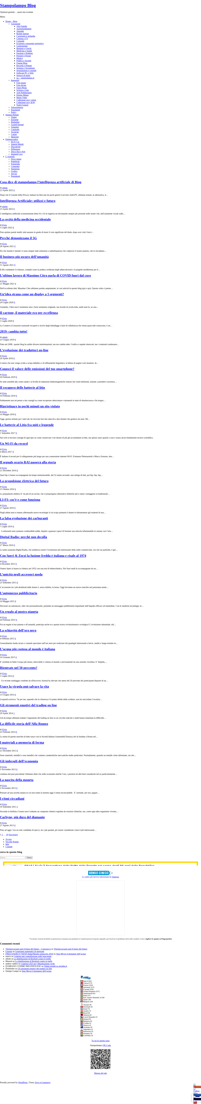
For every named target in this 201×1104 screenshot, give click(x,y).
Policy (13, 112)
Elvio (4, 225)
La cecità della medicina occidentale (25, 219)
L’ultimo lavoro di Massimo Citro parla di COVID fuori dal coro (45, 275)
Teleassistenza (17, 107)
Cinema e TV (22, 38)
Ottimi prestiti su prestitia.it (55, 966)
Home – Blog (11, 21)
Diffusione (15, 149)
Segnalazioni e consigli (26, 70)
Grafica (14, 171)
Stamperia (15, 169)
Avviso (8, 839)
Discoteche (16, 147)
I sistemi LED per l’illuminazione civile (38, 964)
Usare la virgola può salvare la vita (24, 686)
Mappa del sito (100, 1073)
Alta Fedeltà (21, 26)
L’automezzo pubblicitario (18, 593)
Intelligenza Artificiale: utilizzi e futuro (27, 201)
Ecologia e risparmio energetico (30, 43)
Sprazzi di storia (23, 75)
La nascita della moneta (16, 780)
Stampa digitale (12, 115)
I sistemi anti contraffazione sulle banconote (32, 956)
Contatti (8, 847)
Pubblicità (15, 161)
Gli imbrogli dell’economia (19, 761)
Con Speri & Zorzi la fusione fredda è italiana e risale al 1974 (43, 555)
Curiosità (20, 41)
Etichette (14, 120)
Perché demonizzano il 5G (18, 238)
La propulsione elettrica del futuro (24, 481)
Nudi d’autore (22, 105)
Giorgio (8, 951)
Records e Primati (24, 65)
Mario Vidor (21, 97)
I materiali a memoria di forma (22, 742)
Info (7, 844)
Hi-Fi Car (15, 142)
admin (5, 188)
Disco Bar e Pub (18, 151)
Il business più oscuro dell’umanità (24, 256)
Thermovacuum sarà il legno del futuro (70, 949)
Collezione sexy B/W (25, 102)
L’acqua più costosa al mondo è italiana (27, 649)
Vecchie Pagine (12, 842)
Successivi (13, 834)
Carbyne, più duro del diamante (22, 817)
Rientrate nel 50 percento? (18, 668)
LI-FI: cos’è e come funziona (20, 499)
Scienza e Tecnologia (25, 68)
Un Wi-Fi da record (14, 443)
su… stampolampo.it (25, 78)
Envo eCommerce (42, 1082)
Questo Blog (21, 63)
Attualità (20, 31)
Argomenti (15, 24)
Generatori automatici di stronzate (29, 951)
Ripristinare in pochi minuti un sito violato (30, 406)
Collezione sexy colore (26, 100)
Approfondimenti (23, 29)
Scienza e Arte (22, 90)
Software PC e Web (25, 73)
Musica (19, 58)
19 (7, 834)
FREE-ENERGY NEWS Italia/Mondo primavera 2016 (29, 954)
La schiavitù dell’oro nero (18, 630)
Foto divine (21, 85)
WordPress (22, 1082)
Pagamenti (15, 110)
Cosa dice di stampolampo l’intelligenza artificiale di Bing (40, 182)
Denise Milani (22, 95)
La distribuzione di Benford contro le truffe (32, 959)
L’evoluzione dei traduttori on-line (24, 350)
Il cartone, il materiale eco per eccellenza (29, 312)
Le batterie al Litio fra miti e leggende (27, 425)
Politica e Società (23, 61)
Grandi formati (17, 124)
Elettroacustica (11, 139)
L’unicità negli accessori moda (21, 574)
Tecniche (15, 132)
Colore (14, 134)
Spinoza (115, 877)
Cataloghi (15, 129)
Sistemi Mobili (17, 144)
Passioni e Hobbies (24, 53)
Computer (15, 166)
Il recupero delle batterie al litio (22, 387)
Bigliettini (15, 122)
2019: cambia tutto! (13, 331)
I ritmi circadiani (12, 798)
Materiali (15, 137)
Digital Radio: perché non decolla (23, 537)
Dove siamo (16, 159)
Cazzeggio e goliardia (25, 36)
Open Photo (21, 88)
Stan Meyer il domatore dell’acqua (71, 954)
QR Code (107, 1045)
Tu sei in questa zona (100, 1041)
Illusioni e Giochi (23, 48)
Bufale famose (22, 33)
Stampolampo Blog (18, 5)
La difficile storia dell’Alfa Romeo (24, 723)
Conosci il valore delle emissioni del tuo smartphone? (37, 369)
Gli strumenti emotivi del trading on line (28, 705)
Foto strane (21, 83)
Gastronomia (21, 46)
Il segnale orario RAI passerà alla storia (28, 462)
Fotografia (15, 164)
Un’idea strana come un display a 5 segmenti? (32, 294)
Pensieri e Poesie (23, 56)
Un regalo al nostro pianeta (19, 611)
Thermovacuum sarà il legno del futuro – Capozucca (28, 949)
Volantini (15, 127)
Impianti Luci (17, 154)
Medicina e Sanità (24, 51)
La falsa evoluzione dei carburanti (24, 518)
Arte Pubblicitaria (24, 92)
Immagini (15, 80)
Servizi (14, 174)
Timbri (14, 117)
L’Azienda (10, 156)
